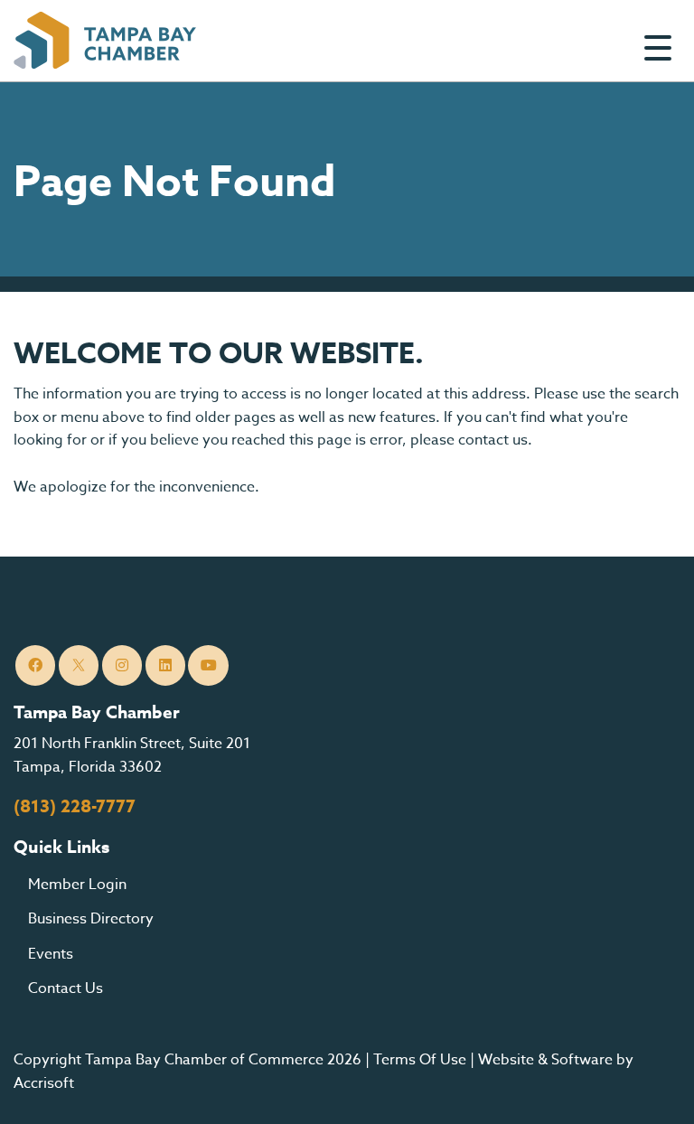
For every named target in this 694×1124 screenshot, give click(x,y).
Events (50, 954)
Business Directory (91, 919)
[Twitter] (79, 665)
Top (653, 1088)
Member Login (77, 884)
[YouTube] (208, 665)
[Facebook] (35, 665)
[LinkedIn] (165, 665)
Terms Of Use (419, 1060)
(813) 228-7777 (75, 807)
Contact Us (65, 988)
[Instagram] (122, 665)
